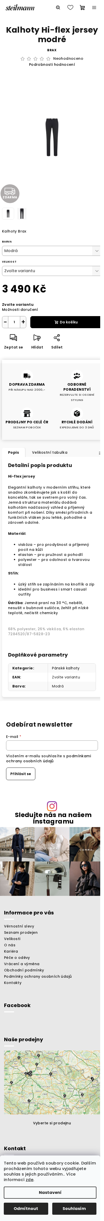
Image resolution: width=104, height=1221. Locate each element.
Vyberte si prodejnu (52, 1123)
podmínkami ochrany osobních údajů (48, 758)
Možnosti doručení (20, 309)
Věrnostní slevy (19, 926)
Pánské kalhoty (66, 668)
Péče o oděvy (17, 957)
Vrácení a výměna (21, 963)
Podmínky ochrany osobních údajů (38, 976)
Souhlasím (74, 1208)
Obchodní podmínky (24, 970)
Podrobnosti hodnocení (52, 64)
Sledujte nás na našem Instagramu (53, 818)
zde (29, 1180)
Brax (52, 50)
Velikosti (12, 938)
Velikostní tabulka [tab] (49, 452)
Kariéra (11, 951)
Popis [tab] (13, 452)
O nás (9, 945)
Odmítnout (26, 1208)
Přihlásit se (20, 773)
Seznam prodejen (21, 932)
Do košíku (69, 322)
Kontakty (12, 982)
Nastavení (50, 1192)
